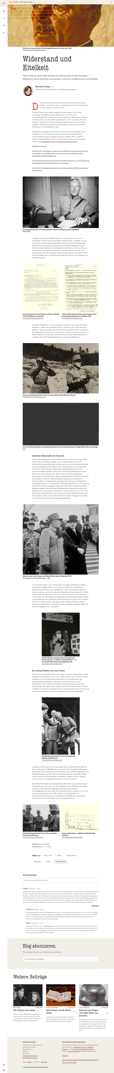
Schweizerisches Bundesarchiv (33, 318)
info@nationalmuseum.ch (30, 1055)
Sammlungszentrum (74, 1051)
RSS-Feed (65, 1055)
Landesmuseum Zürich (79, 1047)
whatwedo (44, 1062)
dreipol (29, 1062)
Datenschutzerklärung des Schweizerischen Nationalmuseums (80, 1059)
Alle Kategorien (61, 861)
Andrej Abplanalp (52, 1007)
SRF (24, 449)
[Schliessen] (111, 2)
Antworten (95, 905)
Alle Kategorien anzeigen (69, 1062)
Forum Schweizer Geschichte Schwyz (83, 1049)
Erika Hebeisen (84, 1007)
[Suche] (3, 3)
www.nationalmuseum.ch (30, 1057)
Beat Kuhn (16, 1007)
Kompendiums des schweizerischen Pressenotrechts (59, 141)
